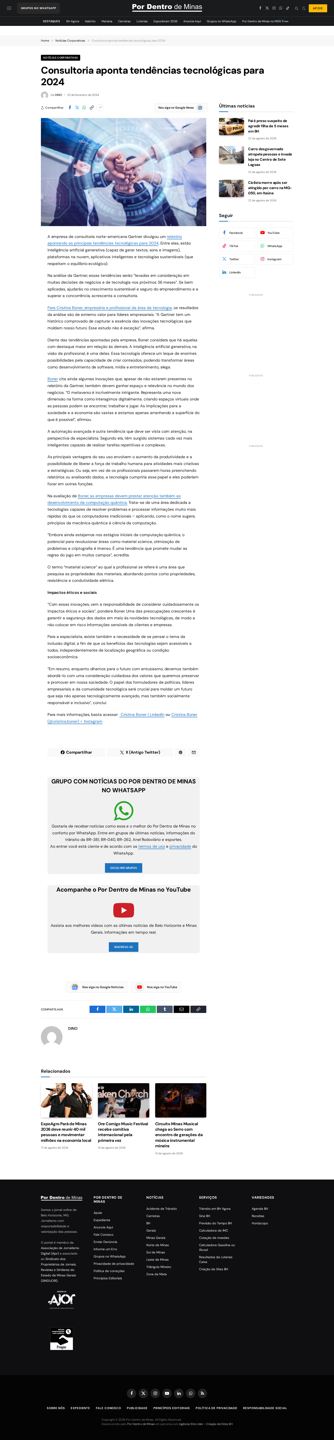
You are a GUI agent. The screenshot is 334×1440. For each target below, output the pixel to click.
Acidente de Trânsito (161, 1209)
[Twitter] (25, 260)
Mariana (107, 21)
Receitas (258, 1216)
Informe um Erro (105, 1249)
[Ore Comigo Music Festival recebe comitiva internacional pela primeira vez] (123, 1100)
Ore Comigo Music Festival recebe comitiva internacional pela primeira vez (123, 1132)
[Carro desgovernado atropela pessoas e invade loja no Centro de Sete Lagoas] (231, 154)
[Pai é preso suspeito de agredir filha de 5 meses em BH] (231, 126)
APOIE (318, 8)
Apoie (98, 1213)
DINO (58, 95)
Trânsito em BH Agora (215, 1209)
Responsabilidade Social (265, 1408)
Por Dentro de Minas (141, 1424)
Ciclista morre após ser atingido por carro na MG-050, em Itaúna (270, 187)
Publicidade (137, 1408)
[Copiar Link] (91, 107)
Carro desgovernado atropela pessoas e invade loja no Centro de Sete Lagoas (270, 157)
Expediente (102, 1220)
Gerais (151, 1230)
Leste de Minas (157, 1260)
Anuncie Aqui (192, 21)
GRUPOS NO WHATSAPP (38, 8)
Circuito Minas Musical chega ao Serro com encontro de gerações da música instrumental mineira (179, 1135)
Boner (52, 378)
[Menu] (9, 8)
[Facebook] (25, 248)
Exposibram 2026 (165, 21)
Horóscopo (260, 1223)
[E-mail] (25, 294)
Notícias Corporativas (60, 58)
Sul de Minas (155, 1252)
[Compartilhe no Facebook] (69, 107)
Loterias (142, 21)
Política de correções (109, 1271)
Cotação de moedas (214, 1238)
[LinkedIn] (25, 283)
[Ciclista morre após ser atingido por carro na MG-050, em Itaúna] (231, 188)
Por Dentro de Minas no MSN (262, 21)
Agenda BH (260, 1209)
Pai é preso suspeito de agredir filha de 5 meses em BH (268, 126)
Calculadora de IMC (213, 1230)
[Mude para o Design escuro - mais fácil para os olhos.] (304, 8)
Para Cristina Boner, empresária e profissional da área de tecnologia (109, 307)
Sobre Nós (56, 1408)
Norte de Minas (157, 1245)
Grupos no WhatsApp (221, 21)
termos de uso (151, 846)
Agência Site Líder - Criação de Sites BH (206, 1424)
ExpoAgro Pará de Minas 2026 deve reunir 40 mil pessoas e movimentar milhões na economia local (66, 1132)
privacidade (180, 846)
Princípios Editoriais (108, 1278)
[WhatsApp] (25, 271)
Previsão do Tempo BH (215, 1223)
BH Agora (72, 21)
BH (148, 1223)
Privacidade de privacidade (114, 1264)
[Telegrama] (25, 317)
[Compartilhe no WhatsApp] (84, 107)
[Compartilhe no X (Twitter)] (77, 107)
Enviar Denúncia (105, 1242)
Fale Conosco (103, 1234)
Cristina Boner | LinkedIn (142, 714)
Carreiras (124, 21)
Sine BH (204, 1216)
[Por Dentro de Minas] (167, 8)
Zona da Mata (156, 1274)
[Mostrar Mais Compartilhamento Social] (100, 107)
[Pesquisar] (296, 8)
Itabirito (90, 21)
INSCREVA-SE (123, 947)
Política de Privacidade (216, 1408)
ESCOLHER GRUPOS (123, 868)
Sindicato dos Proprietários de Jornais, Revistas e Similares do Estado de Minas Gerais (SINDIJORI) (58, 1270)
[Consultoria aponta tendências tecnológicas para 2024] (123, 172)
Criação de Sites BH (213, 1269)
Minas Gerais (155, 1238)
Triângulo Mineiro (158, 1267)
